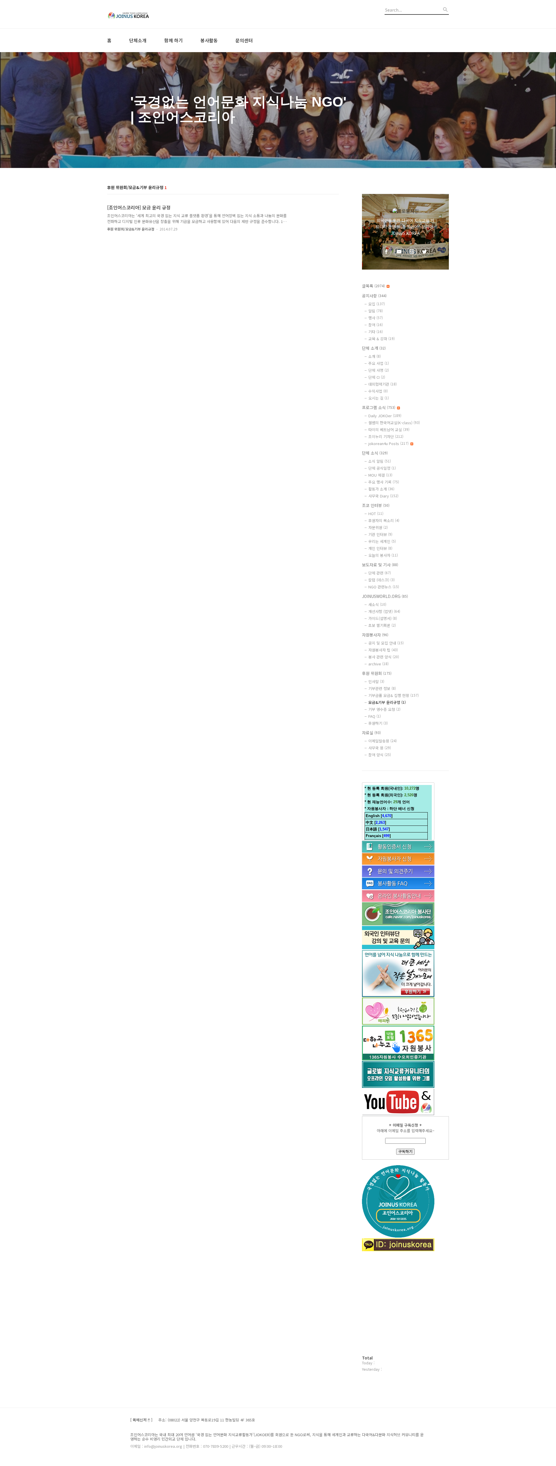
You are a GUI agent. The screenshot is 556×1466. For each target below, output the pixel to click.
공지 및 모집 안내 (386, 643)
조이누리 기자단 (385, 436)
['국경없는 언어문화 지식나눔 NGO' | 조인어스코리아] (139, 14)
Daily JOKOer (384, 415)
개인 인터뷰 (380, 548)
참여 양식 (379, 754)
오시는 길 (378, 398)
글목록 (373, 286)
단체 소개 (374, 348)
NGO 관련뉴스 (383, 587)
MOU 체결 (380, 475)
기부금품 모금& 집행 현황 (393, 695)
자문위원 (378, 527)
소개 (374, 356)
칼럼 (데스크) (381, 580)
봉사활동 (209, 40)
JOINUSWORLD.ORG (385, 596)
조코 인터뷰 (375, 505)
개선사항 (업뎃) (384, 611)
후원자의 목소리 (383, 520)
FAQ (374, 716)
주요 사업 (378, 363)
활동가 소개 (381, 489)
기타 (375, 331)
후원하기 (378, 723)
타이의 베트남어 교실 (388, 429)
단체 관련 (379, 573)
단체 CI (376, 377)
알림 (375, 311)
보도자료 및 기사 (380, 565)
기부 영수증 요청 (384, 709)
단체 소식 (375, 453)
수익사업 (378, 391)
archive (378, 664)
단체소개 (138, 40)
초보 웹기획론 (382, 625)
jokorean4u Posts (388, 443)
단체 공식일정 (382, 468)
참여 (375, 324)
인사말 (376, 681)
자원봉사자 (375, 635)
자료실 (371, 732)
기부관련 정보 (382, 688)
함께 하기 (173, 40)
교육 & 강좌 (381, 338)
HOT (375, 513)
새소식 (377, 604)
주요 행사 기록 (383, 482)
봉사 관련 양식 (383, 657)
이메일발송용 (382, 741)
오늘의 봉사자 (383, 555)
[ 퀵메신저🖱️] (141, 1420)
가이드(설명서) (382, 618)
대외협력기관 (382, 384)
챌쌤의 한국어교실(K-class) (394, 422)
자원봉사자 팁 (383, 650)
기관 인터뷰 (380, 534)
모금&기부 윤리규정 (387, 702)
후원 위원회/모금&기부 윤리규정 (130, 228)
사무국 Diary (383, 496)
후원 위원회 (377, 673)
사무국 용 (379, 748)
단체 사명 (378, 370)
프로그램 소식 (378, 407)
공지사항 (374, 296)
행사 (375, 318)
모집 (376, 304)
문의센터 (244, 40)
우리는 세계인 (382, 541)
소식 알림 (379, 461)
